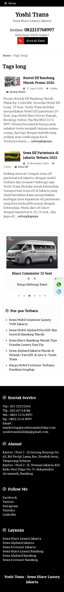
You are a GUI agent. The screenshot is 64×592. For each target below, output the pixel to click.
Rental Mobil (17, 91)
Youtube (9, 510)
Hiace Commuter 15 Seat (32, 273)
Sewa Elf (23, 166)
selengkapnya (41, 141)
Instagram (10, 506)
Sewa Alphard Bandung (19, 556)
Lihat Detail (35, 252)
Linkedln (9, 515)
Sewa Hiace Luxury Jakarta (22, 539)
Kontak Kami (35, 41)
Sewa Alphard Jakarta (18, 543)
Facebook (10, 497)
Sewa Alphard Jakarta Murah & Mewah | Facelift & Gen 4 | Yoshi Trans (32, 355)
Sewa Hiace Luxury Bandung (23, 551)
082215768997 (39, 29)
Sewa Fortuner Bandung (20, 560)
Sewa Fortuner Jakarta (19, 547)
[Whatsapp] (58, 284)
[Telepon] (58, 291)
